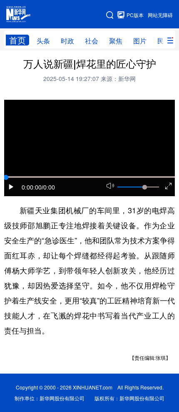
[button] (11, 187)
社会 (91, 40)
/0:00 (48, 187)
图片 (140, 40)
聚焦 (115, 40)
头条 (43, 40)
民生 (164, 40)
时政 (67, 40)
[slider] (144, 187)
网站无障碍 (160, 14)
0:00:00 (32, 187)
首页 (17, 40)
